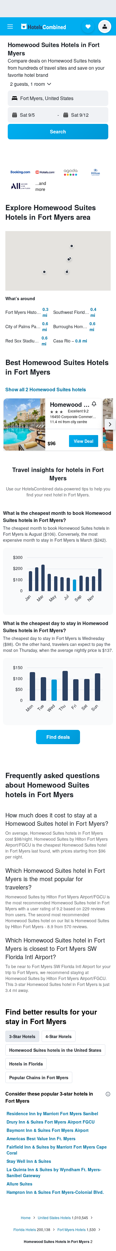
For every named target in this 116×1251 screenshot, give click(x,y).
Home (26, 1217)
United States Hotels (54, 1217)
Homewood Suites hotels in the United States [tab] (55, 1050)
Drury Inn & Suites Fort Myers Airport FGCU (51, 1122)
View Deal (83, 441)
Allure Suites (19, 1184)
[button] (10, 26)
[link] (58, 737)
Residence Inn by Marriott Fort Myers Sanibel (52, 1113)
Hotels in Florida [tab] (26, 1064)
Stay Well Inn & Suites (29, 1161)
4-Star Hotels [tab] (59, 1036)
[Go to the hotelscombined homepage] (43, 26)
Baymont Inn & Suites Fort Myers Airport (48, 1130)
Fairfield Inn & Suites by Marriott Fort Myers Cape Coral (57, 1150)
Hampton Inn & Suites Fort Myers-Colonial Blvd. (55, 1192)
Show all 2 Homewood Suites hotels (45, 389)
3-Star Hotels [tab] (22, 1036)
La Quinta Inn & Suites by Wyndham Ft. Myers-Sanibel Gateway (54, 1172)
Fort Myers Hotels (71, 1229)
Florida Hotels (24, 1229)
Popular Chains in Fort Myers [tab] (38, 1077)
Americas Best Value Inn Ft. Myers (41, 1138)
